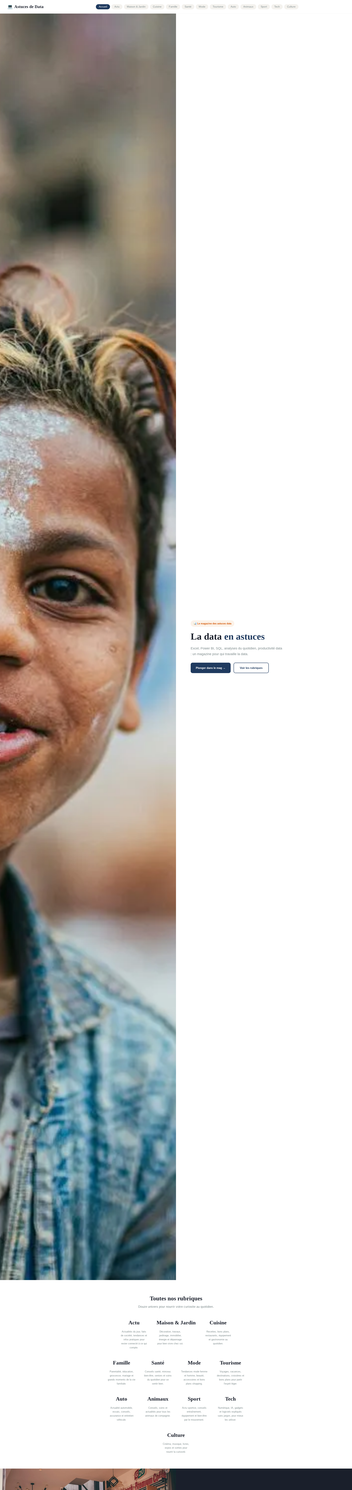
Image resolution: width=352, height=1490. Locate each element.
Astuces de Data (25, 6)
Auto (233, 6)
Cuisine (157, 6)
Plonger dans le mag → (210, 667)
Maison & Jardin (136, 6)
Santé (188, 6)
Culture (291, 6)
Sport (264, 6)
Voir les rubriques (251, 667)
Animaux (248, 6)
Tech (277, 6)
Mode (202, 6)
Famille (173, 6)
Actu (117, 6)
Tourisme (218, 6)
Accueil (103, 6)
